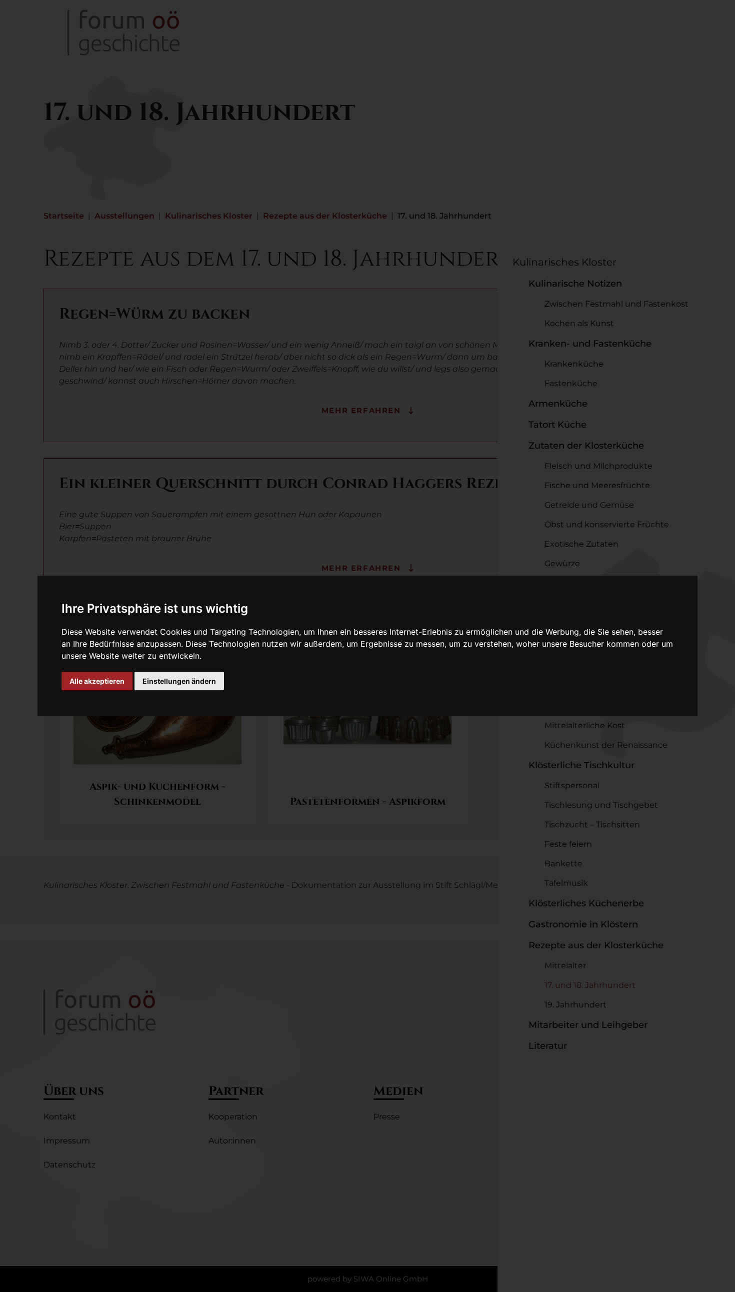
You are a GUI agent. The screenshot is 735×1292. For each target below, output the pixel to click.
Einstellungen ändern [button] (179, 681)
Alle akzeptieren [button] (97, 681)
